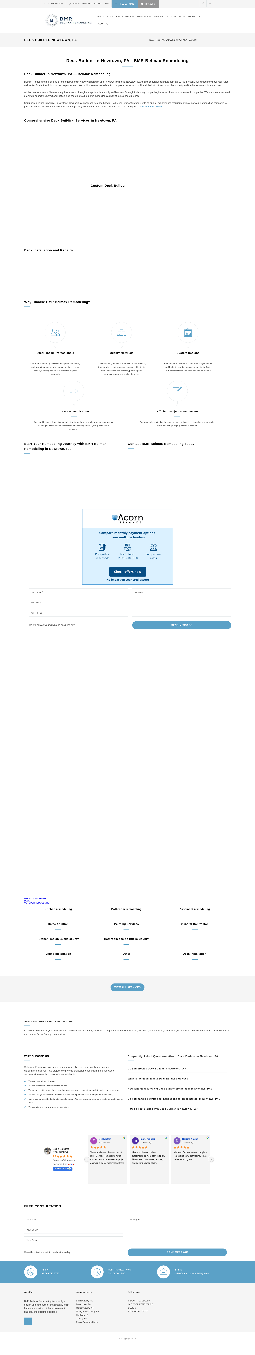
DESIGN (28, 901)
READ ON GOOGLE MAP (127, 873)
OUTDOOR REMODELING (36, 903)
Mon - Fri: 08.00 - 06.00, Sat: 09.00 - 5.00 (90, 4)
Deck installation (194, 953)
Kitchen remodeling (58, 909)
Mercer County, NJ (85, 1308)
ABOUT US (102, 16)
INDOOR (115, 16)
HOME (164, 40)
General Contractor (194, 924)
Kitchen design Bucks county (58, 938)
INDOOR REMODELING (35, 898)
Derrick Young (190, 1139)
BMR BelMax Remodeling (61, 1150)
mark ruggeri (147, 1139)
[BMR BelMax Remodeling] (68, 20)
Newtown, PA (82, 1315)
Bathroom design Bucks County (126, 938)
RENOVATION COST (165, 16)
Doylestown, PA (83, 1304)
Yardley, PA (81, 1318)
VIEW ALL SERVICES (127, 987)
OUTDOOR (128, 16)
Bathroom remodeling (126, 909)
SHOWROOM (144, 16)
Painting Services (126, 924)
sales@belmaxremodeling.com (191, 1273)
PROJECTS (194, 16)
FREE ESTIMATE (126, 4)
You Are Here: (155, 40)
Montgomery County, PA (87, 1311)
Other (126, 953)
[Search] (210, 3)
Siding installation (58, 953)
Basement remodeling (194, 909)
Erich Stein (105, 1139)
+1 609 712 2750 (55, 4)
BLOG (182, 16)
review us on (61, 1168)
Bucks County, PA (84, 1301)
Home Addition (58, 924)
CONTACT (104, 23)
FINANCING (150, 4)
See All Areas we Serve (87, 1322)
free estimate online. (151, 106)
